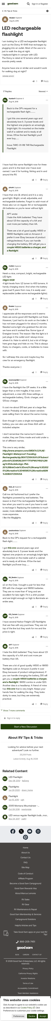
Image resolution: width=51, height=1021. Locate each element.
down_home (27, 790)
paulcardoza (14, 530)
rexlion (11, 266)
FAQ (25, 862)
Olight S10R (8, 280)
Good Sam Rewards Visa (25, 888)
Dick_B (11, 487)
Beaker (12, 18)
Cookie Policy (26, 1008)
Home (25, 848)
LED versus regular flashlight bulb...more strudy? (28, 815)
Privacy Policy (28, 969)
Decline (32, 1016)
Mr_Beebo (13, 577)
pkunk (11, 187)
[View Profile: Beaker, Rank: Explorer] (5, 19)
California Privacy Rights (28, 973)
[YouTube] (30, 831)
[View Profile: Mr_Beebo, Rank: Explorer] (5, 579)
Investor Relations (28, 978)
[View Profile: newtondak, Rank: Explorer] (4, 807)
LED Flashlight (15, 777)
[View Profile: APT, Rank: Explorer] (5, 646)
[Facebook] (13, 831)
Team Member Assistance (28, 993)
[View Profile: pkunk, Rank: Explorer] (5, 189)
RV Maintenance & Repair (25, 909)
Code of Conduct (25, 873)
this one (12, 548)
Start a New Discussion (25, 726)
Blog (17, 955)
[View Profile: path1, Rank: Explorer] (4, 817)
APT (10, 645)
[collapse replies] (25, 96)
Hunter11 (12, 99)
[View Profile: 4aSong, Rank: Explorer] (4, 778)
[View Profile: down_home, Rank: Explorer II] (4, 788)
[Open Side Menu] (3, 4)
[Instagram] (38, 831)
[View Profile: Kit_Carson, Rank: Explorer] (5, 615)
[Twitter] (21, 831)
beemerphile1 (14, 380)
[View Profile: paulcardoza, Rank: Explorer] (5, 532)
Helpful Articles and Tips (25, 925)
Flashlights (14, 786)
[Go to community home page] (13, 4)
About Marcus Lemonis (25, 893)
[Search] (28, 3)
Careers (26, 955)
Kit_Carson (13, 614)
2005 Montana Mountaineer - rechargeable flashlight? (23, 805)
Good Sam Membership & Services (25, 914)
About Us (25, 852)
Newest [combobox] (43, 91)
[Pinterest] (25, 837)
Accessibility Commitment (28, 988)
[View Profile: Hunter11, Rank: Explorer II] (5, 100)
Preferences (18, 1016)
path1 (24, 819)
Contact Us (25, 857)
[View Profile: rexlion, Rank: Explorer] (5, 267)
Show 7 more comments (14, 710)
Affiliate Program (25, 878)
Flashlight (13, 796)
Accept (43, 1016)
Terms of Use (28, 983)
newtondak (26, 809)
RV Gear (25, 904)
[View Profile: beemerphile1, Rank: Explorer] (5, 381)
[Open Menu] (47, 11)
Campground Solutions (25, 919)
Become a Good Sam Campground (25, 883)
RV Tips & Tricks (10, 11)
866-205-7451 (27, 941)
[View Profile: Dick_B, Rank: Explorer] (5, 488)
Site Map (25, 867)
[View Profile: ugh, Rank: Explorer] (4, 797)
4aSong (25, 781)
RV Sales (25, 899)
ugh (22, 800)
